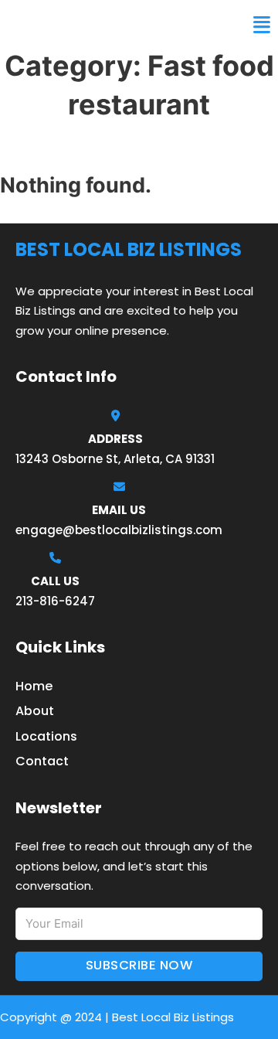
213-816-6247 (55, 601)
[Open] (261, 25)
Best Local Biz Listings (105, 25)
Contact (42, 761)
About (34, 711)
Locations (46, 736)
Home (34, 686)
